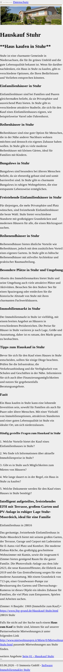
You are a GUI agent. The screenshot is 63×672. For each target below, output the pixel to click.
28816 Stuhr (7, 615)
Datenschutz (21, 2)
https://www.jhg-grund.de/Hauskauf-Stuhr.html (29, 610)
